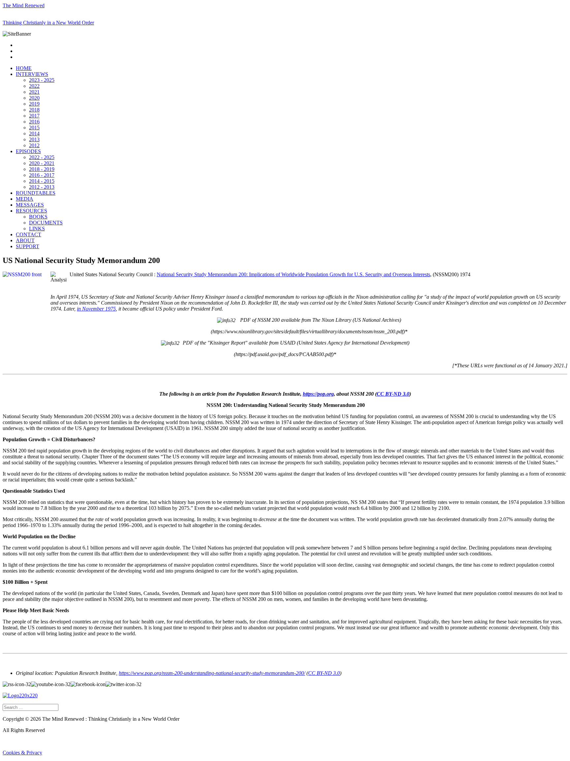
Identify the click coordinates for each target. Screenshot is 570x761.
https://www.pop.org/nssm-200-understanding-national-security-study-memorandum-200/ (212, 673)
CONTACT (28, 234)
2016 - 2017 (41, 175)
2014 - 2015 (41, 181)
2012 (34, 145)
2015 (34, 127)
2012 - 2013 (41, 187)
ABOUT (25, 240)
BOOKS (38, 216)
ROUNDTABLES (35, 193)
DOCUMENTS (46, 222)
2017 (34, 115)
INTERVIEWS (32, 74)
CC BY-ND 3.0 (393, 394)
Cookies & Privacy (22, 752)
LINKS (37, 228)
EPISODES (28, 151)
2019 (34, 104)
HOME (24, 68)
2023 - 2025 (41, 80)
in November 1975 (96, 309)
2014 (34, 133)
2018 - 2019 (41, 169)
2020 (34, 98)
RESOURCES (31, 211)
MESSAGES (30, 205)
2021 (34, 92)
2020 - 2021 (41, 163)
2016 (34, 121)
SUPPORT (27, 246)
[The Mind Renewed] (20, 695)
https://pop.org (318, 394)
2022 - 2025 (41, 157)
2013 (34, 139)
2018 (34, 110)
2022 (34, 86)
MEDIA (24, 199)
